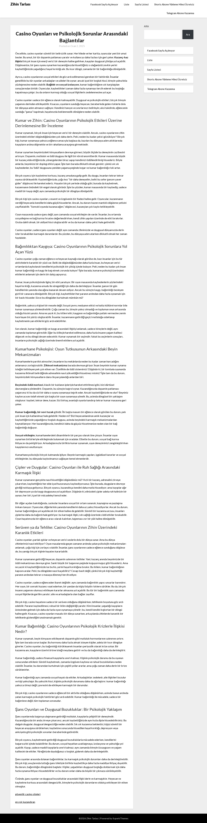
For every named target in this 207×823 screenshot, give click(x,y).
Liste (126, 4)
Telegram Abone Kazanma (180, 13)
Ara (146, 26)
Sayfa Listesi (142, 4)
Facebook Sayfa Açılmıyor (104, 4)
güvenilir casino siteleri (27, 794)
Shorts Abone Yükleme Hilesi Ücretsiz (174, 4)
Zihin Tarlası (20, 4)
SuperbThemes (120, 818)
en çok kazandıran (25, 801)
